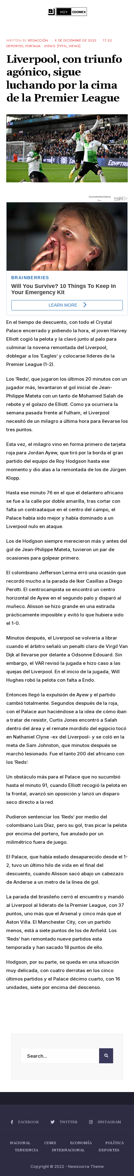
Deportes (14, 45)
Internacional (68, 1150)
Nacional (20, 1143)
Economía (81, 1143)
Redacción (38, 40)
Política (114, 1143)
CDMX (50, 1143)
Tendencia (26, 1150)
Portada (33, 45)
